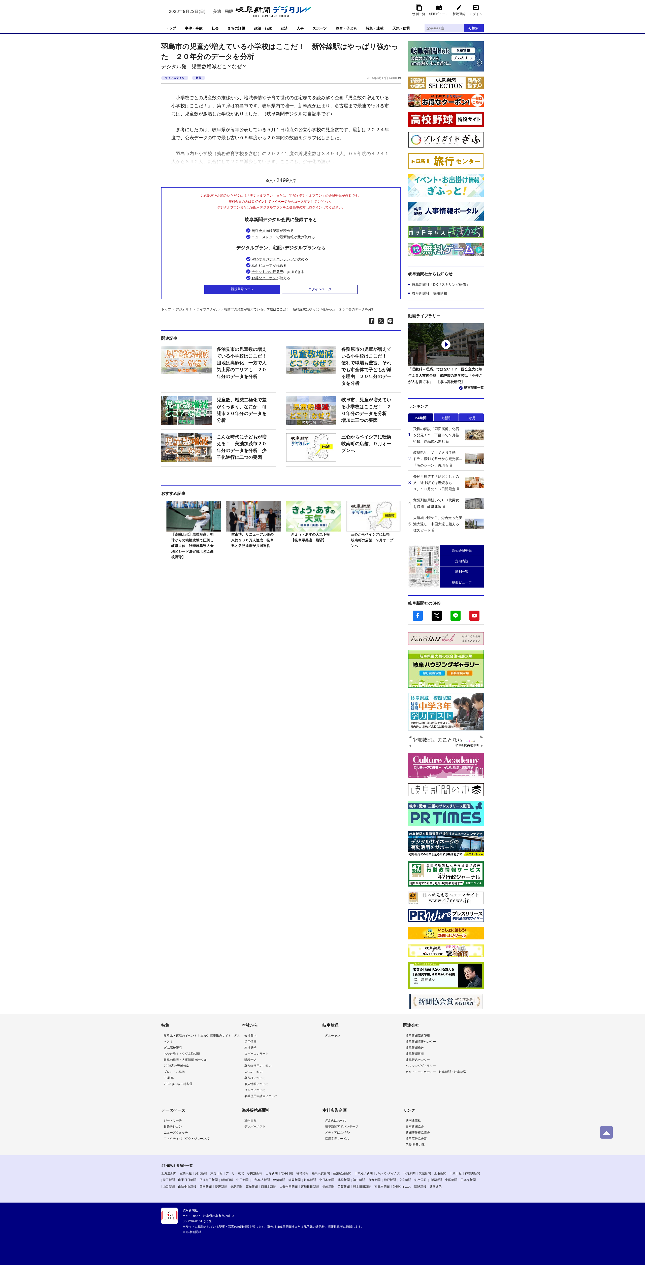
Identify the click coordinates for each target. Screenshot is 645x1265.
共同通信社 (413, 1120)
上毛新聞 (440, 1173)
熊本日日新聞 (362, 1186)
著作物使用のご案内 (258, 1066)
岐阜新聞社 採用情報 (429, 293)
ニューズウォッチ (176, 1132)
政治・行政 (263, 28)
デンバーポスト (255, 1126)
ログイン (475, 14)
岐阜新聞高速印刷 (418, 1035)
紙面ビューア (439, 14)
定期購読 (461, 561)
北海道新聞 (168, 1173)
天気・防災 (401, 28)
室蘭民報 (186, 1173)
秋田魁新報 (254, 1173)
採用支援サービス (337, 1138)
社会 (215, 28)
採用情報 (250, 1041)
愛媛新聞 (221, 1186)
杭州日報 (250, 1120)
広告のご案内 (253, 1072)
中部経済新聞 (261, 1180)
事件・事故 (194, 28)
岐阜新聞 (310, 1180)
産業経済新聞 (342, 1173)
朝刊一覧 (418, 14)
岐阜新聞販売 (415, 1054)
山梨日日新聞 (187, 1180)
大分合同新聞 (288, 1186)
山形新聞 (272, 1173)
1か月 (471, 418)
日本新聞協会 (415, 1126)
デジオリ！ (184, 309)
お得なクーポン (263, 278)
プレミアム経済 (174, 1072)
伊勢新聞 (279, 1180)
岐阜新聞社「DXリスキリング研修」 (441, 284)
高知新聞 (252, 1186)
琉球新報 (420, 1186)
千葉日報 (455, 1173)
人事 (300, 28)
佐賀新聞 (344, 1186)
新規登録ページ (242, 289)
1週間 (446, 418)
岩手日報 (287, 1173)
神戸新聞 (390, 1180)
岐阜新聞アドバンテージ (341, 1126)
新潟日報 (227, 1180)
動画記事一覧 (474, 387)
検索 (475, 28)
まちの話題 (236, 28)
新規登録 (459, 14)
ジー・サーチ (173, 1120)
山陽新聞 (436, 1180)
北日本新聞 (326, 1180)
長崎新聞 (328, 1186)
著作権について (255, 1078)
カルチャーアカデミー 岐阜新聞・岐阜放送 (436, 1072)
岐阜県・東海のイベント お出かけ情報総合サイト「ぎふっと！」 (202, 1038)
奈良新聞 (405, 1180)
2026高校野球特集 (176, 1066)
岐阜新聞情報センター (421, 1041)
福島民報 (302, 1173)
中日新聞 (242, 1180)
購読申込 (250, 1060)
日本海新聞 (468, 1180)
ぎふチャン (332, 1035)
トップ (171, 28)
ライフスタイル (174, 78)
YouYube (474, 616)
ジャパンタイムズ (388, 1173)
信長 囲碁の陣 (415, 1144)
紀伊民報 (420, 1180)
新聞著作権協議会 (418, 1132)
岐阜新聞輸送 (415, 1047)
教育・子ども (346, 28)
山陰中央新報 (187, 1186)
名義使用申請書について (261, 1096)
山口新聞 (169, 1186)
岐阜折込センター (418, 1060)
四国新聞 (206, 1186)
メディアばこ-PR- (337, 1132)
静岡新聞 (294, 1180)
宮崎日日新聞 (310, 1186)
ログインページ (319, 289)
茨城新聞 (425, 1173)
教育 (198, 78)
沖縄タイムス (402, 1186)
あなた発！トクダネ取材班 (182, 1054)
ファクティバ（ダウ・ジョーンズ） (188, 1138)
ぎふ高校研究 (173, 1047)
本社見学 (250, 1047)
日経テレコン (173, 1126)
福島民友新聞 (321, 1173)
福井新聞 (359, 1180)
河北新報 (201, 1173)
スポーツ (320, 28)
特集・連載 (374, 28)
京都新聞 (374, 1180)
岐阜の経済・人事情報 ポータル (185, 1060)
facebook (418, 616)
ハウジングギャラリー (421, 1066)
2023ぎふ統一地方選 (178, 1084)
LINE (455, 616)
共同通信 (436, 1186)
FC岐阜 (169, 1078)
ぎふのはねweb (335, 1120)
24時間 (421, 418)
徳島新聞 (236, 1186)
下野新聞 (409, 1173)
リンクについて (255, 1090)
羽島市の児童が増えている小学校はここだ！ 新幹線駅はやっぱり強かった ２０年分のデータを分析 (299, 309)
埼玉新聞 (169, 1180)
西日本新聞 (268, 1186)
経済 (284, 28)
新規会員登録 (462, 550)
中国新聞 (451, 1180)
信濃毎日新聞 (209, 1180)
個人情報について (256, 1084)
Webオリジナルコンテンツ (272, 259)
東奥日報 (216, 1173)
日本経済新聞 (363, 1173)
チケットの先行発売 (267, 271)
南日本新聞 (382, 1186)
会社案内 (250, 1035)
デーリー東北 (235, 1173)
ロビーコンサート (256, 1054)
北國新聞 (344, 1180)
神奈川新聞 (472, 1173)
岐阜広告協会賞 (416, 1138)
